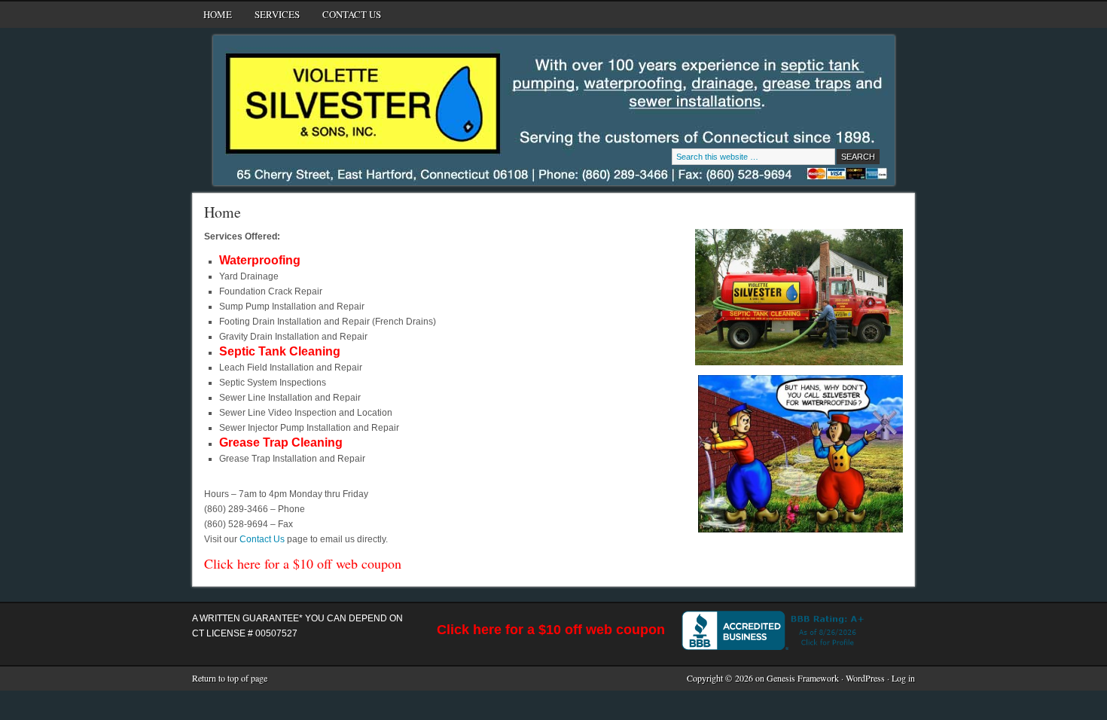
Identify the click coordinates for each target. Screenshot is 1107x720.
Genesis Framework (803, 678)
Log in (903, 678)
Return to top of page (229, 678)
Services (271, 17)
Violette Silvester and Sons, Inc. (386, 73)
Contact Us (351, 14)
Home (217, 14)
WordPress (865, 678)
